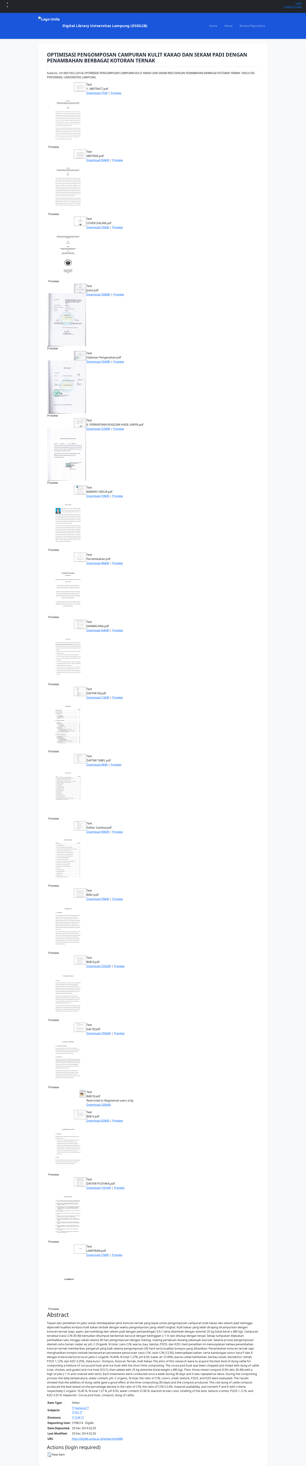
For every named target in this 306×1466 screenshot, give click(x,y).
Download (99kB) (97, 899)
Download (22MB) (98, 429)
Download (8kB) (97, 765)
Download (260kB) (98, 1105)
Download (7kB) (97, 93)
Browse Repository (252, 26)
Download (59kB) (97, 496)
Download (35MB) (98, 362)
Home (213, 26)
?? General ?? (80, 1408)
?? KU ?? (77, 1412)
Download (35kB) (97, 227)
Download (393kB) (98, 1033)
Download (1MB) (97, 1255)
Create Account (293, 6)
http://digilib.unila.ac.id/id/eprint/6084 (97, 1439)
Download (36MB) (98, 294)
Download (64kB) (97, 630)
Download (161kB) (98, 1188)
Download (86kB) (97, 563)
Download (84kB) (97, 160)
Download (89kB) (97, 832)
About (228, 26)
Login (299, 3)
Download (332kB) (98, 966)
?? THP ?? (78, 1418)
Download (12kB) (97, 697)
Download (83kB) (97, 1121)
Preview (116, 93)
